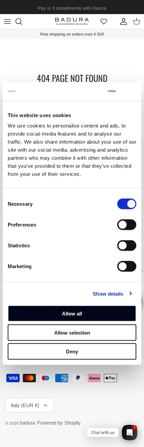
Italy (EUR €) (25, 405)
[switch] (126, 224)
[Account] (122, 21)
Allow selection (72, 332)
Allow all (72, 313)
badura (27, 423)
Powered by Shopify (59, 423)
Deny (72, 351)
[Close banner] (132, 91)
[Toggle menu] (7, 21)
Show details (108, 293)
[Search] (22, 21)
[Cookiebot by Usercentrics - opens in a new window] (88, 91)
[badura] (72, 21)
